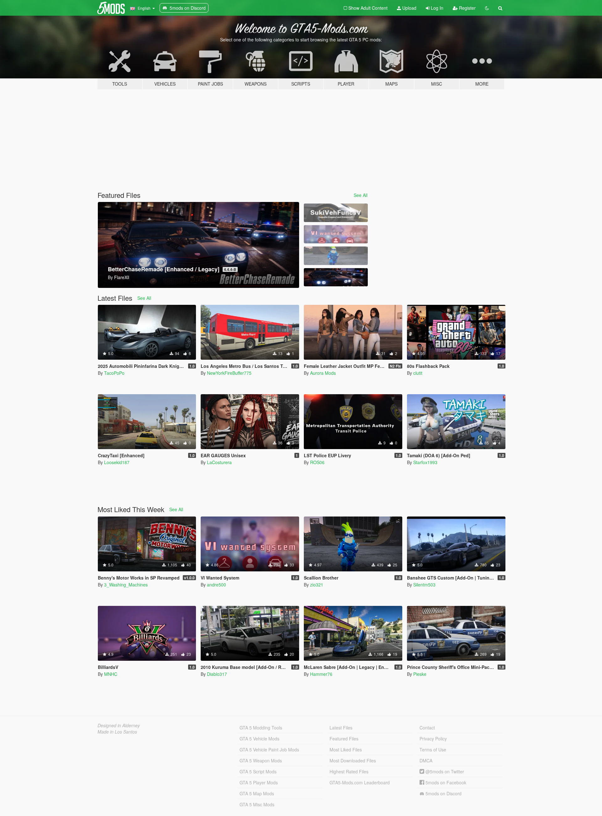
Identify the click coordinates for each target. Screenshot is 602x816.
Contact (427, 727)
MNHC (110, 674)
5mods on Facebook (445, 782)
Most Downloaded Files (353, 760)
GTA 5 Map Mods (257, 793)
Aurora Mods (323, 373)
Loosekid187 (116, 462)
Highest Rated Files (349, 771)
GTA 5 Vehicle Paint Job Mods (269, 749)
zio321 (316, 584)
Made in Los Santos (117, 732)
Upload (408, 8)
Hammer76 (321, 674)
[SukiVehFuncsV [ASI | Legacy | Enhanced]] (336, 213)
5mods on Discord (443, 793)
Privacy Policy (433, 738)
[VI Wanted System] (336, 234)
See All (360, 195)
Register (467, 8)
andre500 (216, 584)
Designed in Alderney (119, 725)
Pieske (419, 674)
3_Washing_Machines (126, 584)
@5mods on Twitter (444, 771)
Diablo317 (217, 674)
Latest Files (341, 727)
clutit (417, 373)
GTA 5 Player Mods (259, 782)
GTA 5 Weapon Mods (261, 760)
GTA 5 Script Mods (258, 771)
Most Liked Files (346, 749)
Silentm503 (424, 584)
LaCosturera (219, 462)
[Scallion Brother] (336, 255)
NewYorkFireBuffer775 (229, 373)
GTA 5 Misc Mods (257, 804)
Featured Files (344, 738)
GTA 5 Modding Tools (261, 727)
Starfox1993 (425, 462)
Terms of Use (433, 749)
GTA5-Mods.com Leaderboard (360, 782)
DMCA (426, 760)
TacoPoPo (114, 373)
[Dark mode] (487, 8)
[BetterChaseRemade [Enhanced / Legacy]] (336, 277)
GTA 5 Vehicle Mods (259, 738)
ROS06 (317, 462)
